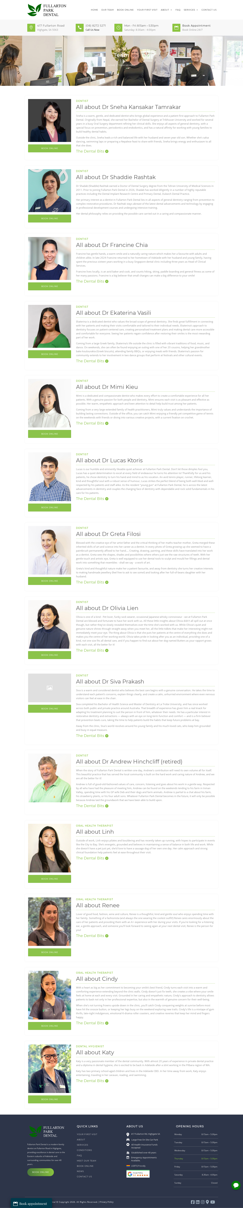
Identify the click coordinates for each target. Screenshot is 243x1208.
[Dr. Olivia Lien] (49, 624)
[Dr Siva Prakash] (49, 687)
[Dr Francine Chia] (49, 258)
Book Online (125, 10)
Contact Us (209, 10)
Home (94, 10)
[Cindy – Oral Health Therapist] (49, 994)
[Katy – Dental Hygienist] (49, 1068)
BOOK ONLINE (49, 286)
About (165, 10)
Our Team (107, 10)
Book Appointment (196, 25)
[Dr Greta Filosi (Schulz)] (49, 550)
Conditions (84, 1150)
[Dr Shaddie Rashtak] (49, 190)
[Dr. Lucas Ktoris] (49, 476)
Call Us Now (92, 29)
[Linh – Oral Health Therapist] (49, 848)
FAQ (178, 10)
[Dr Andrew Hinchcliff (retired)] (49, 777)
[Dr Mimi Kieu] (49, 403)
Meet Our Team (86, 1160)
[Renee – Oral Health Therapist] (49, 921)
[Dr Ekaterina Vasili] (49, 326)
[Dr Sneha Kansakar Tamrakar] (49, 120)
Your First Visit (147, 10)
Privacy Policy (107, 1202)
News (80, 1171)
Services (189, 10)
